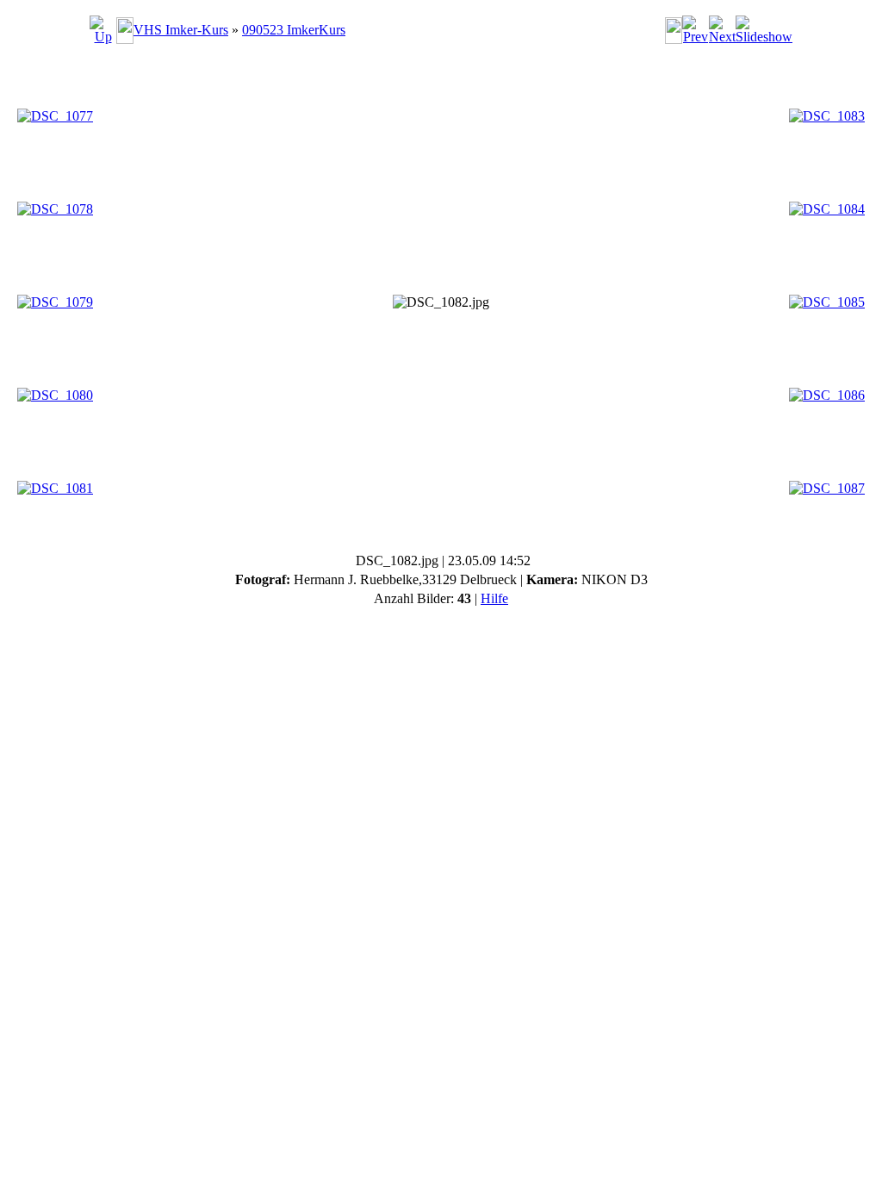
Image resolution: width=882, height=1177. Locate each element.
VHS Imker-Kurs (181, 29)
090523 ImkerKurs (293, 29)
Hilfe (494, 598)
